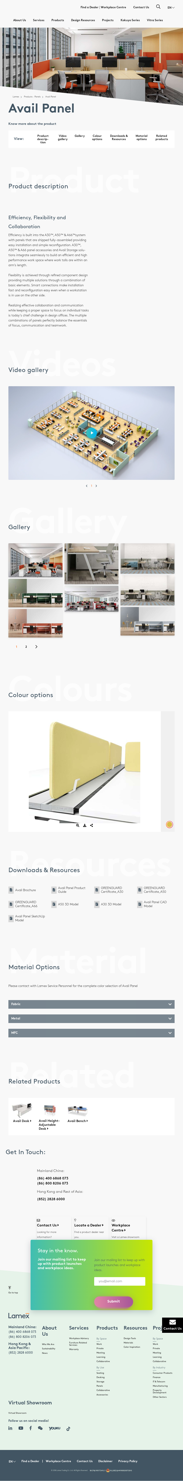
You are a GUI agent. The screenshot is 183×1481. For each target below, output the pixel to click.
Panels (100, 1386)
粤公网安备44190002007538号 (121, 1470)
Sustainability (48, 1349)
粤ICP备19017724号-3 (97, 1470)
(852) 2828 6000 (51, 1199)
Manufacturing (160, 1386)
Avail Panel (45, 572)
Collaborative (103, 1361)
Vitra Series (155, 20)
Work (99, 1344)
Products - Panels (32, 97)
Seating (100, 1373)
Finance (156, 1377)
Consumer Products (162, 1373)
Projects (107, 20)
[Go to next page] (38, 647)
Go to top (13, 1293)
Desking (101, 1377)
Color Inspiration (132, 1347)
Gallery (80, 136)
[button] (171, 8)
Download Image (36, 554)
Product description (43, 139)
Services (38, 20)
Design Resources (83, 20)
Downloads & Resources (119, 138)
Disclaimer (105, 1461)
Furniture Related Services (78, 1344)
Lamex (16, 97)
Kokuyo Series (130, 20)
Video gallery (63, 138)
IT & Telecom (159, 1382)
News (45, 1353)
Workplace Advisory (79, 1338)
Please (58, 600)
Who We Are (48, 1344)
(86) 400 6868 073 (52, 1178)
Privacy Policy (127, 1461)
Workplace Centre (113, 7)
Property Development (159, 1391)
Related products (161, 138)
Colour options (97, 138)
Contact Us (141, 7)
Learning (101, 1357)
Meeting (101, 1353)
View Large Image (37, 549)
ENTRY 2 (37, 602)
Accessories (102, 1395)
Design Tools (130, 1338)
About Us (19, 20)
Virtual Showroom (17, 1413)
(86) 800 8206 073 (52, 1183)
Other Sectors (160, 1397)
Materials (128, 1343)
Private (100, 1349)
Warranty (74, 1349)
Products (57, 20)
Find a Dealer (89, 7)
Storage (100, 1382)
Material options (141, 138)
